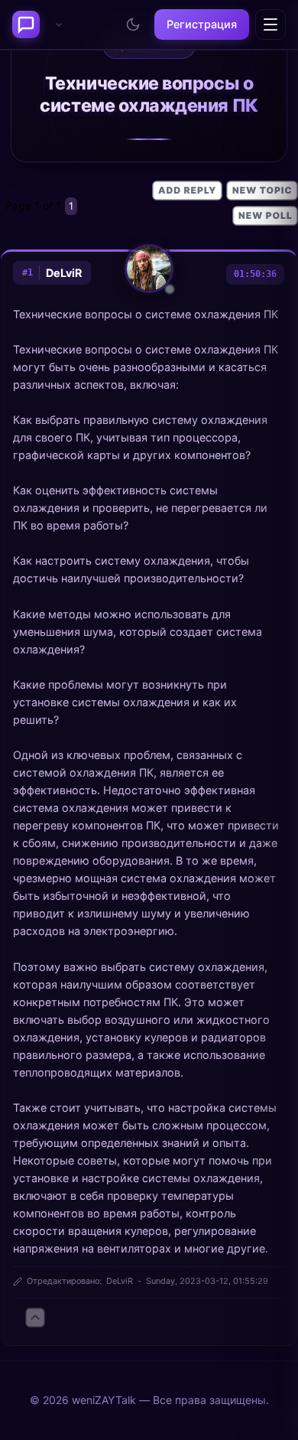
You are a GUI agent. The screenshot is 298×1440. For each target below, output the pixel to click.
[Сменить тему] (133, 24)
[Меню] (270, 24)
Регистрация (202, 24)
